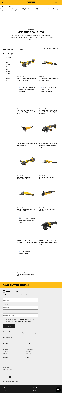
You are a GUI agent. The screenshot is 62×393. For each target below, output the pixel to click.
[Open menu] (2, 2)
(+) (4, 57)
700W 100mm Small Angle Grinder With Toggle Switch (27, 144)
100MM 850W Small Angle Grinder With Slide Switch (49, 79)
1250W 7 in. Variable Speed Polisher (47, 209)
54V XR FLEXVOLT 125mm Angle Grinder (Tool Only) (26, 79)
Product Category (8, 49)
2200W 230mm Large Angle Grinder (47, 178)
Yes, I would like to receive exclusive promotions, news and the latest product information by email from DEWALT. (20, 320)
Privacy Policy (6, 333)
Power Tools (8, 6)
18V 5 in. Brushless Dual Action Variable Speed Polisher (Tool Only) (48, 242)
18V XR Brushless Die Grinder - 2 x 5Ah (27, 275)
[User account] (60, 2)
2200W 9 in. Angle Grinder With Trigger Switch (26, 209)
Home (3, 6)
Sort (45, 48)
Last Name (5, 304)
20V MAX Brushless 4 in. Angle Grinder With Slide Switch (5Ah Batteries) (48, 112)
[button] (3, 377)
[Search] (56, 2)
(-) (4, 54)
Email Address (6, 312)
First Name (5, 296)
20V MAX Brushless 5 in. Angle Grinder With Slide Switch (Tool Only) (48, 145)
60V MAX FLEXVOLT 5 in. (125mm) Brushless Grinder (25, 178)
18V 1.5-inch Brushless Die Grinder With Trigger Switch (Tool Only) (26, 112)
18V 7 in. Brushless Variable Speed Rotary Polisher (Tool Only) (27, 241)
